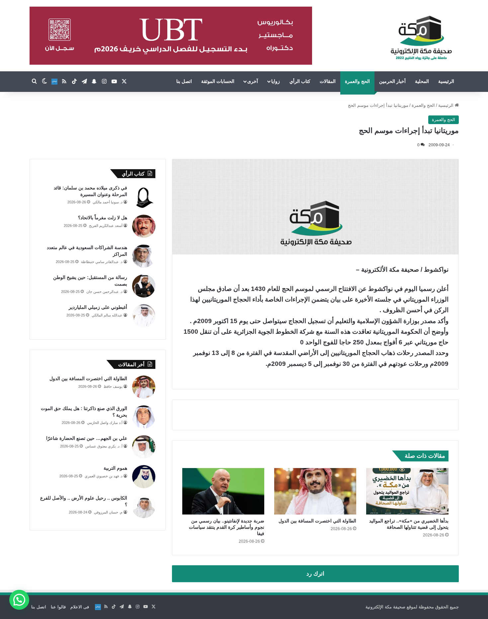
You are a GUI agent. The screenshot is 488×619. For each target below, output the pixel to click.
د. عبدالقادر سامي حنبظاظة (101, 262)
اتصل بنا (184, 81)
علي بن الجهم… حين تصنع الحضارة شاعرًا (86, 438)
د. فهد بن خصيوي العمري (103, 476)
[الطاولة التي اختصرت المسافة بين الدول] (315, 491)
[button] (19, 600)
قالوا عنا (58, 606)
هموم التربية (115, 468)
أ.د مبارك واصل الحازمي (104, 423)
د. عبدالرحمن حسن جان (104, 292)
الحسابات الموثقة (217, 81)
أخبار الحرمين (392, 81)
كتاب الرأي (299, 81)
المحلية (422, 81)
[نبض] (54, 82)
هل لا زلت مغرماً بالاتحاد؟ (102, 217)
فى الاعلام (79, 606)
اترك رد (315, 574)
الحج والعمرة (357, 81)
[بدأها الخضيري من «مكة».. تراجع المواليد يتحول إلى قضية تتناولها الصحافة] (407, 491)
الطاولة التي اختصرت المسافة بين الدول (317, 520)
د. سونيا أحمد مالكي (107, 202)
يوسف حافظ (113, 386)
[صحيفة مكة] (421, 38)
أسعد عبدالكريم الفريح (105, 226)
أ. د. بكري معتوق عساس (103, 446)
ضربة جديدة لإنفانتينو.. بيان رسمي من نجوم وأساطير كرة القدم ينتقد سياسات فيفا (226, 527)
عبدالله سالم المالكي (107, 315)
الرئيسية (446, 81)
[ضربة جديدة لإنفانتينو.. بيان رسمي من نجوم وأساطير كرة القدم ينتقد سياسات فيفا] (223, 491)
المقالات (328, 81)
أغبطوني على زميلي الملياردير (98, 307)
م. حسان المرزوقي (108, 512)
